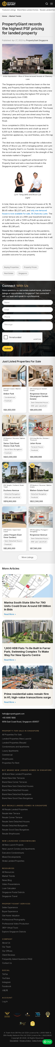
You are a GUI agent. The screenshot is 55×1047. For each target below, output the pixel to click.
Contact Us (7, 963)
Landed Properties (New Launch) (16, 739)
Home (4, 16)
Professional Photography (13, 919)
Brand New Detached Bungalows (16, 794)
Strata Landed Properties (13, 861)
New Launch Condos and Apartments (18, 849)
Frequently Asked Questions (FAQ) (17, 959)
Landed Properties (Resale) (14, 743)
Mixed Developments (11, 857)
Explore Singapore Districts (14, 932)
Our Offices (7, 951)
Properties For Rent (10, 763)
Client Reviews (8, 955)
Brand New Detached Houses (15, 790)
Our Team (6, 947)
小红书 (5, 990)
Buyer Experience (10, 911)
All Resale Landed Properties (15, 809)
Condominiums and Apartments (15, 747)
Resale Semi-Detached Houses (16, 821)
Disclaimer (14, 1041)
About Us (6, 943)
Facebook (6, 986)
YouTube (6, 978)
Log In (5, 1001)
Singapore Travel (9, 896)
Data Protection (38, 1041)
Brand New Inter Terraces (13, 778)
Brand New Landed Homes (27, 10)
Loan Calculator (9, 888)
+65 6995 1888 (9, 718)
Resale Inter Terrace (11, 813)
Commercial (7, 755)
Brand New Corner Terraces (14, 782)
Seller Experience (10, 907)
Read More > (10, 614)
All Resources (8, 872)
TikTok (5, 974)
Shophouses (7, 759)
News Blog (7, 880)
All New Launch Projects (12, 845)
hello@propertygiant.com (13, 714)
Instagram (6, 982)
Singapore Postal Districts (13, 892)
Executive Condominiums (13, 853)
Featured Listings (9, 10)
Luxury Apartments (10, 751)
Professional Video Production (15, 924)
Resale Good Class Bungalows (15, 830)
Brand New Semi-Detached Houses (17, 786)
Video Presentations (11, 884)
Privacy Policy (25, 1041)
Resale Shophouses (11, 833)
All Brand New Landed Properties (17, 774)
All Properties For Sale (12, 734)
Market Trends (15, 16)
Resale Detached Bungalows (15, 825)
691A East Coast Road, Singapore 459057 (20, 722)
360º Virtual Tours (10, 928)
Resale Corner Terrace (12, 817)
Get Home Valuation (10, 915)
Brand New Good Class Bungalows (17, 798)
